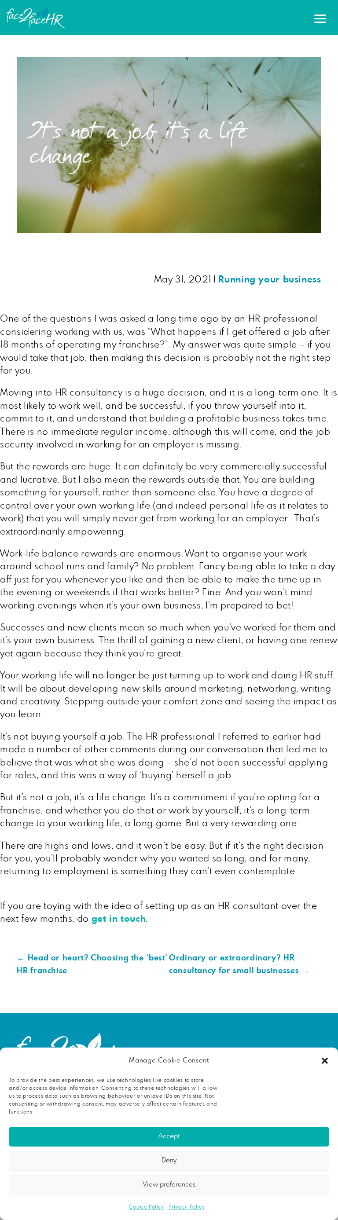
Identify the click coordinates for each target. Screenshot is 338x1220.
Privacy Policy (187, 1206)
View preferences (169, 1184)
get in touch (119, 918)
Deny (169, 1160)
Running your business (269, 279)
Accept (169, 1136)
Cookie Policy (146, 1206)
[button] (324, 1060)
